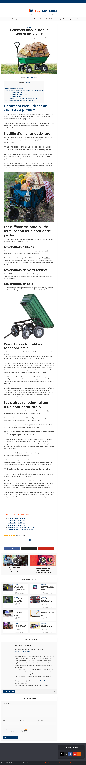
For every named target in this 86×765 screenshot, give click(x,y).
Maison (36, 19)
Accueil (47, 762)
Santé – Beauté (28, 19)
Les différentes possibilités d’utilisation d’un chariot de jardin (24, 90)
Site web (40, 720)
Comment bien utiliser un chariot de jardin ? (19, 86)
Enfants (42, 19)
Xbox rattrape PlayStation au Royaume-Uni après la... (47, 601)
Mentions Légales (54, 762)
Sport (48, 19)
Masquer (27, 82)
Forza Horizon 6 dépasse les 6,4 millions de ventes (19, 587)
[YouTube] (75, 754)
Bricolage (59, 19)
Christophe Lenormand (19, 593)
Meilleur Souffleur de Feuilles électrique (20, 530)
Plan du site (73, 762)
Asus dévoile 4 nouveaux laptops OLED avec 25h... (46, 626)
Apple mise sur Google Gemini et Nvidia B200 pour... (47, 587)
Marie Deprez (44, 681)
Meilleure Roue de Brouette (16, 525)
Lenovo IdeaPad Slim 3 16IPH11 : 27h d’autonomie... (20, 600)
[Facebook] (70, 754)
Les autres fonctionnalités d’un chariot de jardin (20, 100)
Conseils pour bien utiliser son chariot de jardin (22, 98)
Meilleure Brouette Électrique (17, 521)
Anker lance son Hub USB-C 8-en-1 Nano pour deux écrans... (20, 626)
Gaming (14, 19)
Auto (52, 19)
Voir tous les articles (9, 691)
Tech (9, 19)
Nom (5, 720)
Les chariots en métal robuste (17, 94)
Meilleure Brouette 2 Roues (16, 523)
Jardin (65, 19)
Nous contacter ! (81, 762)
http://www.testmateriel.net (23, 652)
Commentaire (7, 703)
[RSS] (79, 754)
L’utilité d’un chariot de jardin (14, 88)
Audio (20, 19)
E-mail (22, 720)
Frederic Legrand (41, 38)
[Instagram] (62, 754)
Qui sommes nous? (64, 762)
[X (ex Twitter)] (66, 754)
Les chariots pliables (14, 92)
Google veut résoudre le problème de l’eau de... (47, 614)
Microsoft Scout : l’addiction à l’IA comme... (19, 614)
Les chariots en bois (14, 96)
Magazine (71, 19)
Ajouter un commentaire (26, 38)
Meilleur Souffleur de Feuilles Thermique (21, 527)
